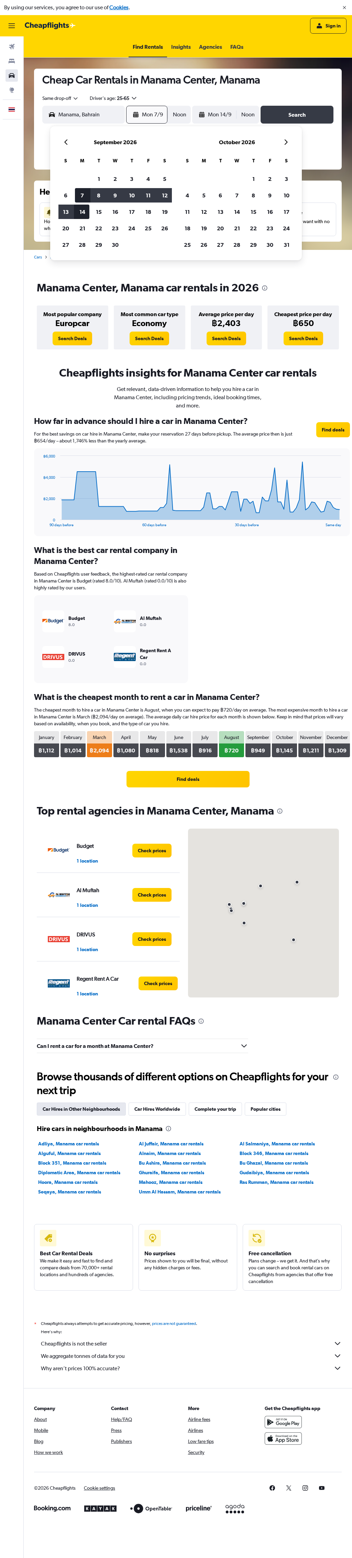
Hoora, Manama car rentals (68, 1182)
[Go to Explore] (12, 90)
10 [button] (132, 195)
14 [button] (82, 212)
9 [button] (115, 195)
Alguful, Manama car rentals (69, 1153)
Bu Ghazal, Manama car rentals (274, 1163)
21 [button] (82, 228)
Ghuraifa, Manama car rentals (171, 1172)
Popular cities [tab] (265, 1109)
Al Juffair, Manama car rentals (171, 1143)
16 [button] (115, 212)
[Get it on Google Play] (283, 1422)
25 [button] (148, 228)
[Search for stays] (12, 61)
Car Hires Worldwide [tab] (157, 1109)
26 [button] (164, 228)
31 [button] (286, 245)
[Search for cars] (12, 75)
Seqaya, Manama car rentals (69, 1192)
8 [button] (98, 195)
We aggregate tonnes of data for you (83, 1356)
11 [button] (148, 195)
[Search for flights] (12, 47)
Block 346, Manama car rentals (274, 1153)
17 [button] (132, 212)
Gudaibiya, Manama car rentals (274, 1172)
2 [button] (115, 179)
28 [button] (82, 245)
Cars (38, 257)
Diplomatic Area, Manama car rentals (79, 1172)
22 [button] (98, 228)
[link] (72, 338)
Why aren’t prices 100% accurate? (80, 1368)
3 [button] (131, 179)
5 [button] (164, 179)
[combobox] (60, 98)
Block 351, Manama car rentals (72, 1163)
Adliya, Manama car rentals (68, 1143)
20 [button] (65, 228)
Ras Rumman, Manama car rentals (277, 1182)
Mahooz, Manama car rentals (170, 1182)
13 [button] (66, 212)
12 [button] (165, 195)
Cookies (119, 7)
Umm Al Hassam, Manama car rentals (180, 1192)
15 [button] (99, 212)
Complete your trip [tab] (215, 1109)
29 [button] (98, 245)
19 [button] (165, 212)
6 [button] (65, 195)
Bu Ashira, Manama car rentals (172, 1163)
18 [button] (148, 212)
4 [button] (148, 179)
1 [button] (99, 179)
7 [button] (82, 195)
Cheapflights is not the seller (74, 1343)
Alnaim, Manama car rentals (170, 1153)
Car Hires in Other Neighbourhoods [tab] (81, 1109)
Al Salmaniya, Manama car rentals (277, 1143)
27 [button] (65, 245)
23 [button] (115, 228)
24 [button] (131, 228)
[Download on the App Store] (283, 1438)
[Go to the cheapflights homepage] (50, 25)
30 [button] (115, 245)
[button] (344, 7)
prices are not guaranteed (174, 1323)
